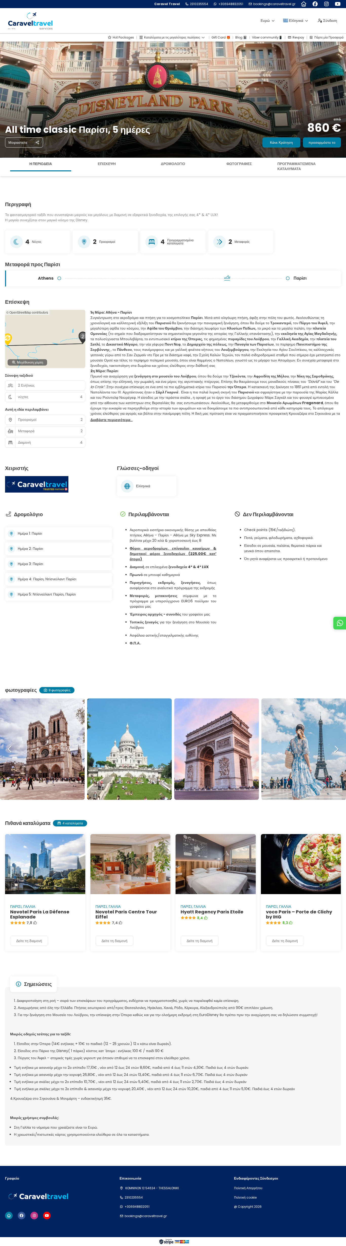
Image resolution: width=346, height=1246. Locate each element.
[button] (5, 167)
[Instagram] (326, 4)
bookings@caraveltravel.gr (274, 4)
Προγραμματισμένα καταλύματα (296, 166)
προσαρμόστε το (322, 142)
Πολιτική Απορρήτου (248, 1188)
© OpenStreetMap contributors (27, 312)
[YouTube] (338, 4)
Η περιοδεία (40, 163)
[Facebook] (315, 4)
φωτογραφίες (239, 163)
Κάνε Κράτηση (281, 142)
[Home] (303, 4)
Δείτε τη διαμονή (29, 940)
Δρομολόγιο (173, 163)
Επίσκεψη (107, 163)
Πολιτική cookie (245, 1198)
